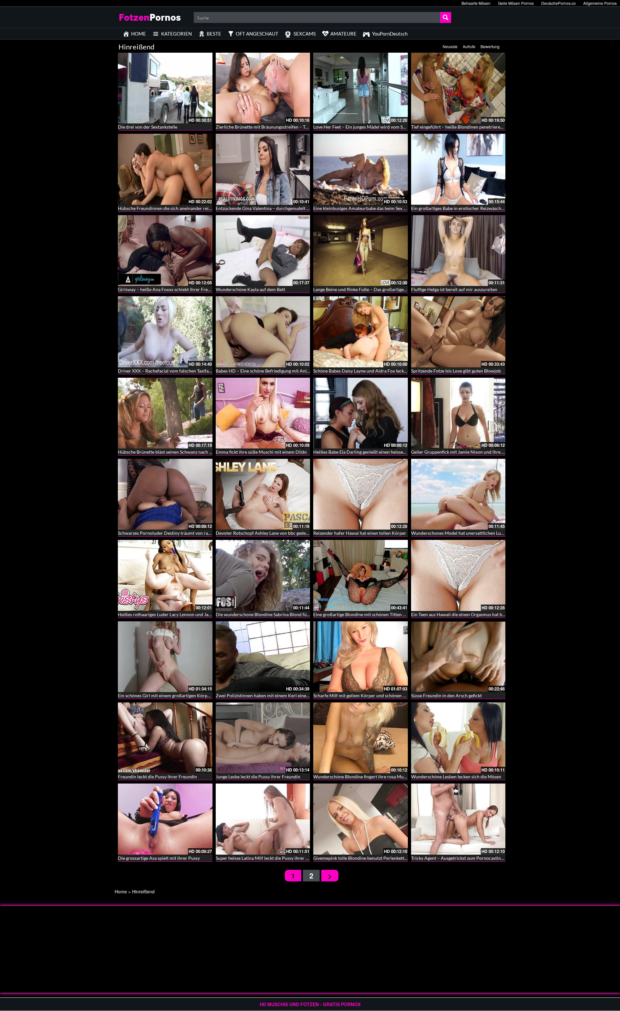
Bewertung (490, 46)
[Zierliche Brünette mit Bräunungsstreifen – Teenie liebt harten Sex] (263, 88)
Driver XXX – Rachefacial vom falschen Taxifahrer (167, 371)
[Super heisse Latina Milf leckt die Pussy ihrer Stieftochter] (263, 819)
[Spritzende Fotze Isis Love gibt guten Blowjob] (458, 331)
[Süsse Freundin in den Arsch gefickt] (458, 656)
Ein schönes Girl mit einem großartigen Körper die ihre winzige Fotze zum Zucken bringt (206, 695)
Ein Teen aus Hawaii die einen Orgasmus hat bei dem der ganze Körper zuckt (487, 614)
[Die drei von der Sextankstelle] (165, 88)
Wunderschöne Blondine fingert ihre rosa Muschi (362, 776)
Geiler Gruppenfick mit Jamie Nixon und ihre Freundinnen (469, 452)
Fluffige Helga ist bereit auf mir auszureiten (454, 289)
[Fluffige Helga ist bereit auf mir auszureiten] (458, 250)
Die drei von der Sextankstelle (147, 127)
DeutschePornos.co (558, 3)
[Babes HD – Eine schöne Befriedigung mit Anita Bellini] (263, 331)
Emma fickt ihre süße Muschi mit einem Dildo (261, 452)
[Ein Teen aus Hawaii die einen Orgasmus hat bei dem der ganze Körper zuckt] (458, 575)
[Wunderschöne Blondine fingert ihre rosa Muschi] (360, 737)
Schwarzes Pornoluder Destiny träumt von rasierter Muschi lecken (184, 533)
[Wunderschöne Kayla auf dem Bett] (263, 250)
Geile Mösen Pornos (516, 3)
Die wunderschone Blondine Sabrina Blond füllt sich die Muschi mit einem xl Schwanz (301, 614)
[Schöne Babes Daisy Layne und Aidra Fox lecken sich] (360, 331)
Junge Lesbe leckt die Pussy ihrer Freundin (258, 776)
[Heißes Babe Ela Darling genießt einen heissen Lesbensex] (360, 413)
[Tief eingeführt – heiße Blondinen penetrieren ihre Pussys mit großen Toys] (458, 88)
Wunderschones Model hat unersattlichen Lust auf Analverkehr (474, 533)
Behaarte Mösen (476, 3)
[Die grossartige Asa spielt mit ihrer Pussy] (165, 819)
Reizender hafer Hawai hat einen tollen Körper (359, 533)
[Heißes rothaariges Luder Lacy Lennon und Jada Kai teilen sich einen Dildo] (165, 575)
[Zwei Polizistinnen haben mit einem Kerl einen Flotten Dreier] (263, 656)
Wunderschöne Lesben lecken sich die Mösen (456, 776)
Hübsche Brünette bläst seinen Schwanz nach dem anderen (176, 452)
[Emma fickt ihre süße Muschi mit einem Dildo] (263, 413)
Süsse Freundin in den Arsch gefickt (446, 695)
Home (121, 891)
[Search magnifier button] (445, 17)
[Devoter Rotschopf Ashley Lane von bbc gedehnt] (263, 494)
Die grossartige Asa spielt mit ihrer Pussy (159, 858)
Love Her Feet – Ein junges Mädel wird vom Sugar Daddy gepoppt (378, 127)
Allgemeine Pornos (600, 3)
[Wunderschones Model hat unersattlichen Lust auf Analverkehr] (458, 494)
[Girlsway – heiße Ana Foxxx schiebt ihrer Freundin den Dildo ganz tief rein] (165, 250)
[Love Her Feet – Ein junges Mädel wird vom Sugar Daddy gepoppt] (360, 88)
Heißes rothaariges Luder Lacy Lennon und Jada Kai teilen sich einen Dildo (192, 614)
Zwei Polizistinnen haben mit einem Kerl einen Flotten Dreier (277, 695)
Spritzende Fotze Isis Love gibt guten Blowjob (456, 371)
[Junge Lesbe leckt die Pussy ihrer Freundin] (263, 737)
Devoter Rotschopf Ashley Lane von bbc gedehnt (264, 533)
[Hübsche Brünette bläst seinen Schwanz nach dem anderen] (165, 413)
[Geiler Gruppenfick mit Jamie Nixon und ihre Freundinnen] (458, 413)
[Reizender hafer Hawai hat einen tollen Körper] (360, 494)
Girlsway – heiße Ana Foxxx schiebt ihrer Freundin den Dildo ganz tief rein (192, 289)
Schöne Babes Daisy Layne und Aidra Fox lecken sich (365, 371)
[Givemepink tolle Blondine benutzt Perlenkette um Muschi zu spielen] (360, 819)
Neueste (450, 46)
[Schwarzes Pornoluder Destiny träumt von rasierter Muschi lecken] (165, 494)
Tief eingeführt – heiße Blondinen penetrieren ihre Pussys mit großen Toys (485, 127)
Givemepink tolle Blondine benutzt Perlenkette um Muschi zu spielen (381, 858)
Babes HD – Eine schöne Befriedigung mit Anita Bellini (270, 371)
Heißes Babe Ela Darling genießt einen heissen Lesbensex (370, 452)
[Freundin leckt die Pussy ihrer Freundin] (165, 737)
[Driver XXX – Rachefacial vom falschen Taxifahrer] (165, 331)
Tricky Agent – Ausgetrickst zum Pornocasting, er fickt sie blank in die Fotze (486, 858)
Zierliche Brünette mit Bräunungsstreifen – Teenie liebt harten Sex (282, 127)
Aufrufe (469, 46)
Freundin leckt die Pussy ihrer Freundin (157, 776)
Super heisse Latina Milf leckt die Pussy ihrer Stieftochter (272, 858)
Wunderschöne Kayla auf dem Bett (250, 289)
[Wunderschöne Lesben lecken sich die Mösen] (458, 737)
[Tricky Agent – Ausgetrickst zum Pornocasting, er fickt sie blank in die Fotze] (458, 819)
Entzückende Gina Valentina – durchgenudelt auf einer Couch (277, 208)
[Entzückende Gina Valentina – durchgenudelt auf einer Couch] (263, 169)
